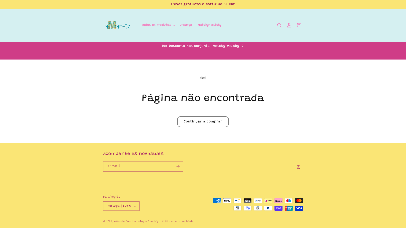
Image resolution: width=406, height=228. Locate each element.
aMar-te (119, 221)
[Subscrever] (178, 166)
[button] (158, 25)
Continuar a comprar (203, 121)
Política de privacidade (177, 221)
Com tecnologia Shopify (142, 221)
